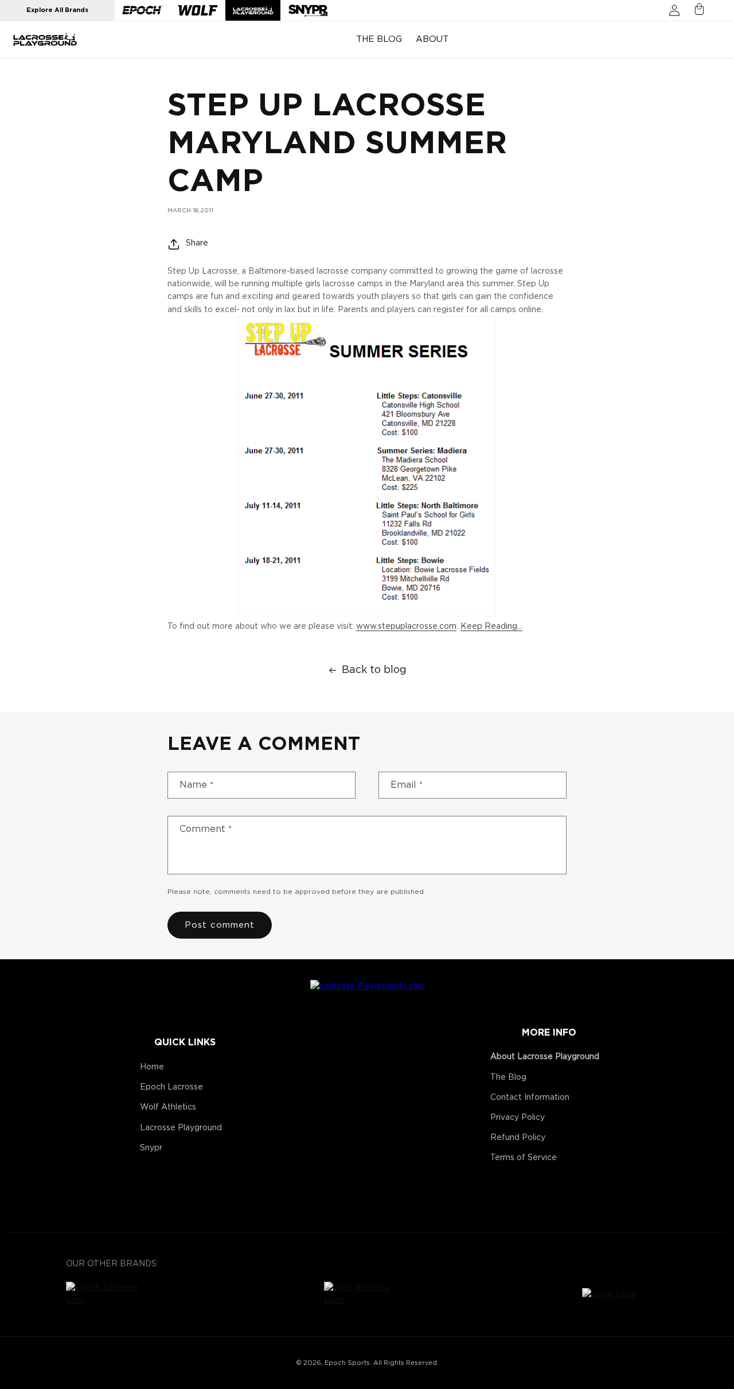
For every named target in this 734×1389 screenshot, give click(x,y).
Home (152, 1067)
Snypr (151, 1148)
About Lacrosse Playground (544, 1057)
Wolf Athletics (168, 1107)
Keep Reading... (491, 626)
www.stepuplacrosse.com (406, 626)
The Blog (508, 1077)
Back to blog (374, 670)
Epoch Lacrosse (171, 1087)
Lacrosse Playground (181, 1128)
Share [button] (197, 243)
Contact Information (529, 1098)
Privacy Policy (517, 1118)
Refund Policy (517, 1138)
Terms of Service (523, 1158)
